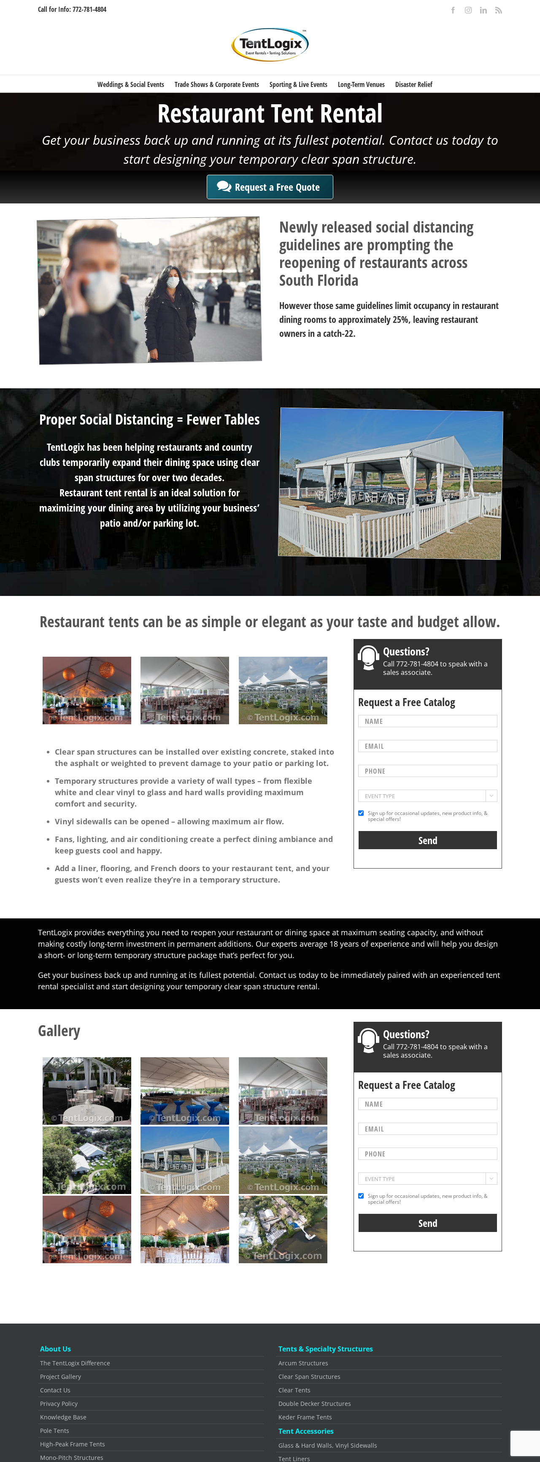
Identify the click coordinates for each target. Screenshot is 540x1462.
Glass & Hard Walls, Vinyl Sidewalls (327, 1445)
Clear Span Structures (309, 1377)
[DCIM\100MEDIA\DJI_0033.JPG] (87, 1160)
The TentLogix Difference (75, 1363)
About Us (55, 1349)
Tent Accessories (306, 1431)
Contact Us (55, 1390)
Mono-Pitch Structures (71, 1458)
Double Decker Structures (314, 1404)
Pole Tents (54, 1431)
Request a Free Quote (277, 187)
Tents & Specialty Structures (325, 1349)
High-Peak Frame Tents (72, 1444)
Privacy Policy (59, 1404)
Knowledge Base (63, 1417)
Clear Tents (294, 1390)
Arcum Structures (303, 1363)
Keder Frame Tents (305, 1417)
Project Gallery (60, 1377)
